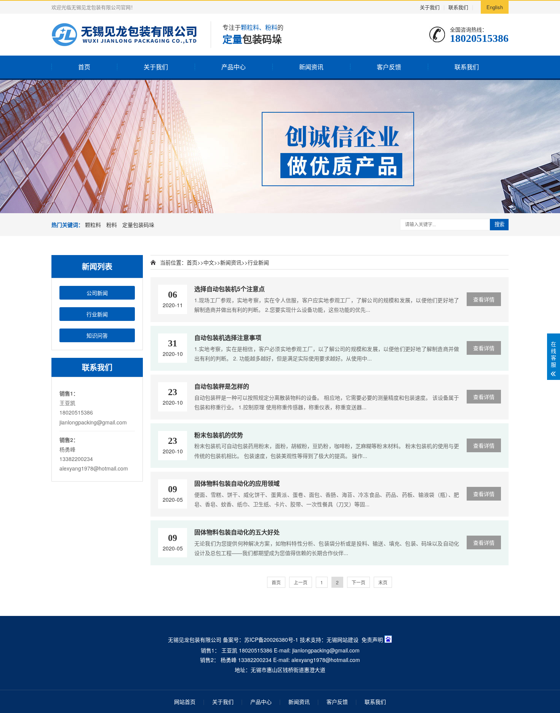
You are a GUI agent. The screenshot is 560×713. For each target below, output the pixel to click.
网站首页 (184, 701)
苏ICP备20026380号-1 (271, 639)
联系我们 (458, 7)
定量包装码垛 (138, 224)
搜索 (499, 224)
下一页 (358, 582)
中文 (208, 262)
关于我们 (430, 7)
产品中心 (233, 66)
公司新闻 (97, 293)
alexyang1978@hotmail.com (93, 468)
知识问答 (97, 335)
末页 (382, 582)
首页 (84, 66)
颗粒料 (93, 224)
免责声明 (372, 639)
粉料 (111, 224)
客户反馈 (389, 66)
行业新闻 (97, 314)
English (494, 7)
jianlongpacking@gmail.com (93, 422)
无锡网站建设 (342, 639)
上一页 (300, 582)
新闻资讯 (311, 66)
